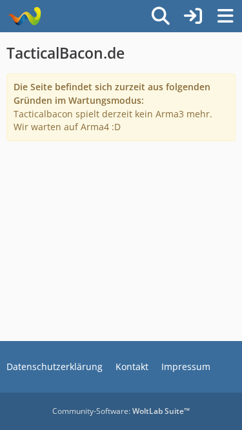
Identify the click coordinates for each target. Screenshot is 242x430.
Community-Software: (121, 411)
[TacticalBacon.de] (24, 16)
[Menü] (225, 16)
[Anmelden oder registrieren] (193, 16)
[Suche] (161, 16)
